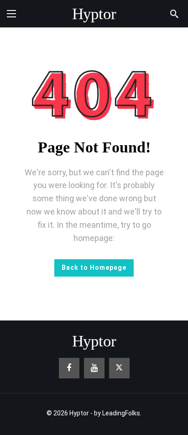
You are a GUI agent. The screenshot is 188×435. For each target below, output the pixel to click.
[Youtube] (94, 368)
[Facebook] (69, 368)
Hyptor (94, 14)
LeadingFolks (121, 413)
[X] (119, 368)
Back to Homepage (94, 267)
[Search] (174, 14)
